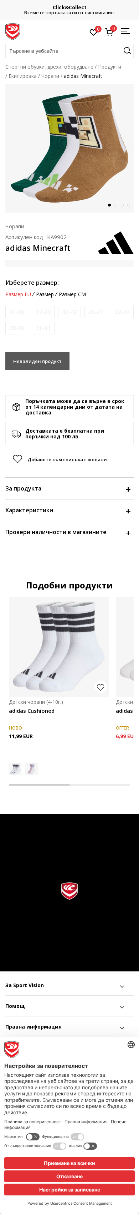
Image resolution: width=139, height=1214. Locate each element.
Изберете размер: (32, 282)
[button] (69, 51)
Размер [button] (45, 294)
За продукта (23, 488)
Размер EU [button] (18, 294)
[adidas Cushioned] (59, 647)
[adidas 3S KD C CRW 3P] (31, 769)
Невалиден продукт (37, 361)
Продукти (109, 66)
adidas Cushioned (32, 710)
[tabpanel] (69, 148)
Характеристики (29, 510)
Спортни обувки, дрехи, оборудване (49, 66)
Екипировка (23, 76)
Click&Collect (70, 7)
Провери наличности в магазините (56, 532)
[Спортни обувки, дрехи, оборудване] (12, 31)
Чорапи (50, 76)
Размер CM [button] (72, 294)
